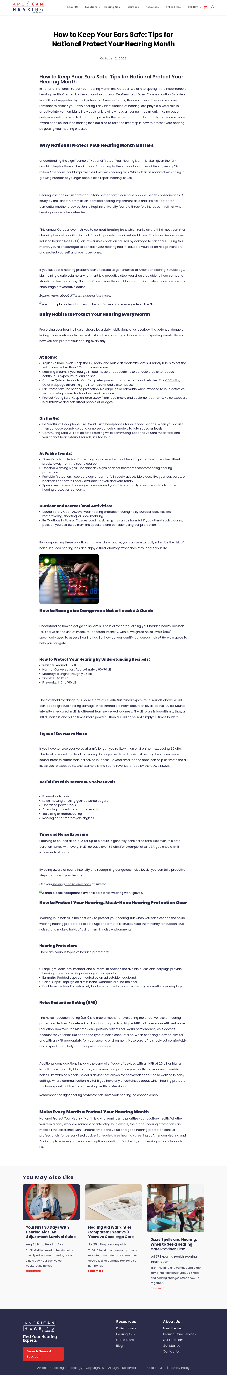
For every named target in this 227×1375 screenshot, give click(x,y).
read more (33, 1271)
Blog (103, 25)
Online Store (173, 7)
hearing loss (116, 230)
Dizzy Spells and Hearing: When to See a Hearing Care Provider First (174, 1244)
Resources (152, 7)
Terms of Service (153, 1368)
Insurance (133, 7)
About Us (72, 7)
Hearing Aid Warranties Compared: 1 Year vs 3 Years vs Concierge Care (111, 1232)
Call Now (193, 7)
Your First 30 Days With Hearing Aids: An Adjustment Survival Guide (51, 1232)
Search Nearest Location (39, 1354)
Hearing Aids (112, 7)
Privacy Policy (180, 1368)
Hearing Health (117, 25)
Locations (91, 7)
